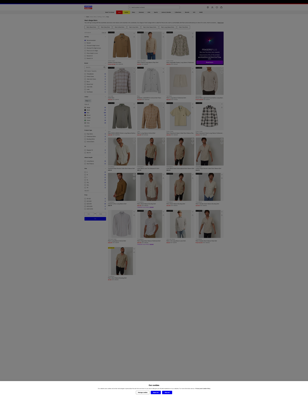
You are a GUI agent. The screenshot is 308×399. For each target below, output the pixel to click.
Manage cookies (142, 392)
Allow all (167, 392)
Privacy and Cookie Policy (202, 388)
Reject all (155, 392)
